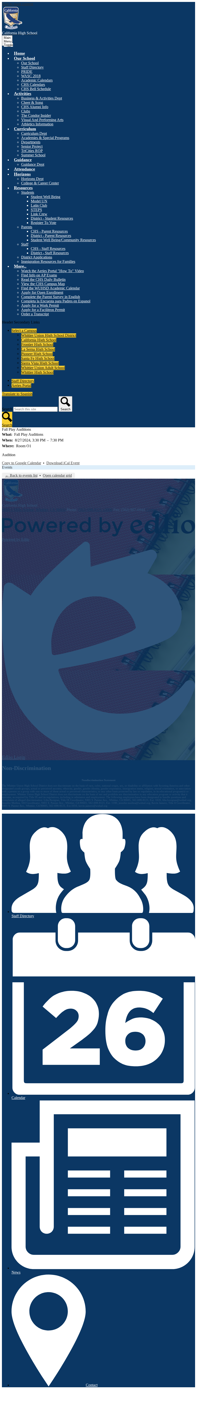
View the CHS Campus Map (43, 284)
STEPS (36, 210)
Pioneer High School (37, 354)
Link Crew (39, 214)
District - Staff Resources (50, 253)
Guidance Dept (32, 164)
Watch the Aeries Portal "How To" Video (52, 271)
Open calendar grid (57, 475)
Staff (24, 244)
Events (7, 467)
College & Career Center (40, 183)
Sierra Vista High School (40, 363)
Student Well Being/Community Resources (63, 240)
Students (27, 192)
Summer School (33, 155)
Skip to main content (17, 4)
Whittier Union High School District (48, 335)
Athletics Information (37, 124)
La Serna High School (38, 349)
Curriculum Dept (34, 133)
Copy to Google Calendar (21, 463)
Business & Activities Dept (41, 98)
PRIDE (26, 72)
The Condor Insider (36, 115)
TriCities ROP (32, 151)
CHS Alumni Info (34, 107)
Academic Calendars (37, 80)
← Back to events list (21, 475)
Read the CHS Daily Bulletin (43, 279)
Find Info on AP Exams (39, 275)
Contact (92, 1385)
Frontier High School (37, 344)
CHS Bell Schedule (36, 89)
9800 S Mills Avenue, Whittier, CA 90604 (34, 510)
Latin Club (39, 205)
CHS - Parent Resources (49, 231)
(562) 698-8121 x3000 (95, 510)
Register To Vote (43, 223)
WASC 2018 (31, 76)
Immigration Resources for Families (48, 261)
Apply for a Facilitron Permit (43, 310)
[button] (24, 58)
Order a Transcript (35, 314)
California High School (38, 340)
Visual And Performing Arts (42, 120)
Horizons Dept (32, 179)
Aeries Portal (21, 385)
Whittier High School (37, 372)
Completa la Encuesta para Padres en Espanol (55, 301)
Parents (26, 227)
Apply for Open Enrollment (42, 292)
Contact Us (154, 510)
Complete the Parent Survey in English (50, 297)
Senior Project (32, 146)
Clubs (25, 111)
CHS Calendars (33, 84)
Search (7, 409)
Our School (30, 63)
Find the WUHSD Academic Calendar (50, 288)
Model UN (39, 201)
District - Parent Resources (51, 236)
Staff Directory (32, 67)
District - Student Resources (52, 218)
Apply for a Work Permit (40, 305)
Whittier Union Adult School (43, 368)
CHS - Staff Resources (48, 249)
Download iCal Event (63, 463)
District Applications (36, 257)
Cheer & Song (32, 102)
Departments (30, 142)
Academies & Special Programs (45, 138)
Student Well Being (45, 197)
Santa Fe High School (38, 358)
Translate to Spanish (17, 394)
